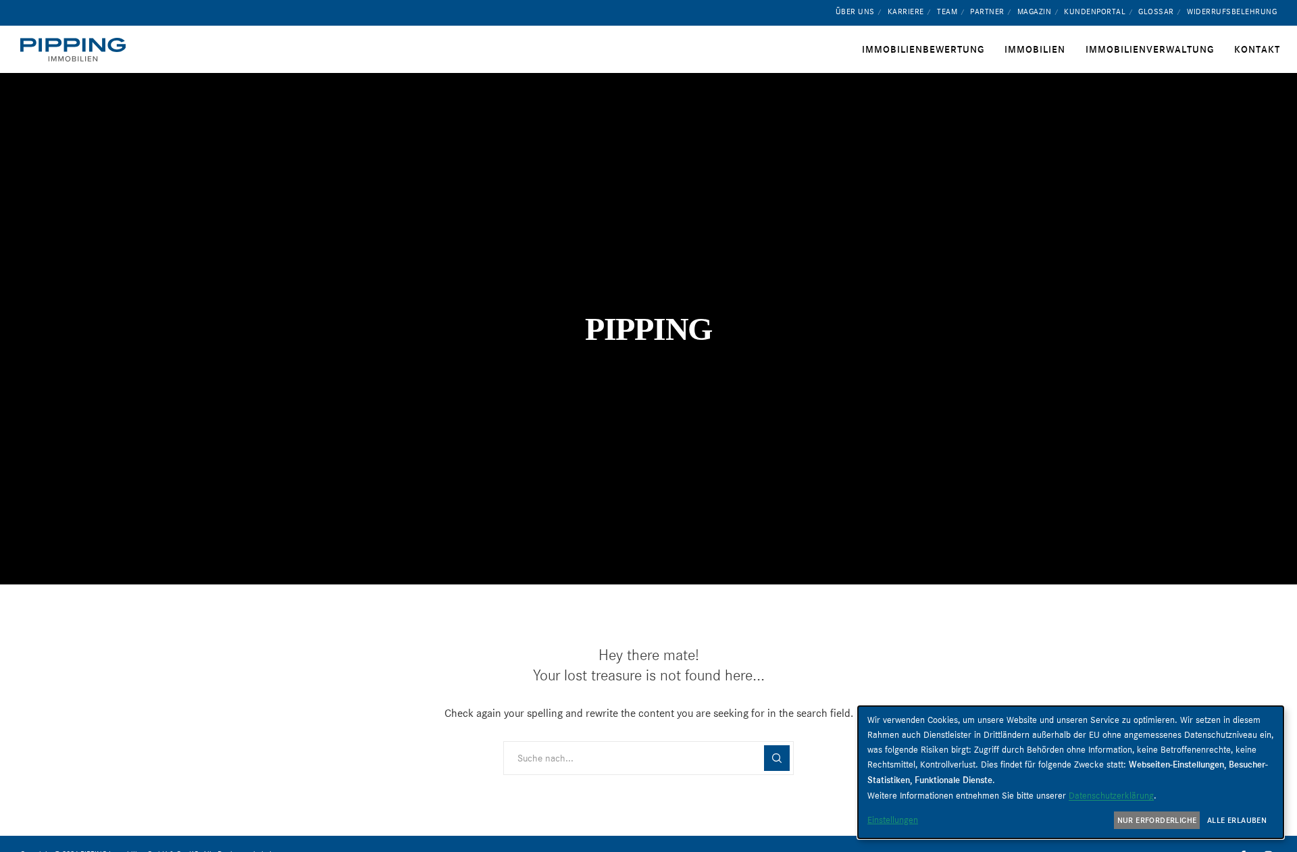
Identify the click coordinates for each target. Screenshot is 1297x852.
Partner (987, 11)
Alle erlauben (1237, 820)
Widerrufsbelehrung (1232, 11)
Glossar (1156, 11)
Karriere (906, 11)
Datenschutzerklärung (1111, 795)
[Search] (777, 758)
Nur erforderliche (1157, 820)
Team (947, 11)
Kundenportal (1094, 11)
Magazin (1034, 11)
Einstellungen (892, 819)
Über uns (855, 11)
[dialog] (1070, 772)
